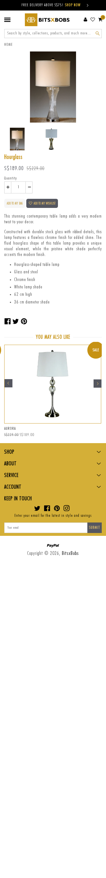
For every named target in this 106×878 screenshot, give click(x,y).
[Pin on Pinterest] (24, 321)
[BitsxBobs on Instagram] (66, 510)
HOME (8, 45)
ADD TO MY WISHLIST (44, 203)
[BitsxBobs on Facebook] (47, 510)
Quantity (10, 178)
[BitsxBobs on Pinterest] (57, 510)
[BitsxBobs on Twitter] (37, 510)
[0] (100, 19)
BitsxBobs (70, 553)
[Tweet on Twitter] (15, 321)
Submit (94, 528)
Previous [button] (8, 383)
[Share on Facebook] (7, 321)
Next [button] (97, 383)
